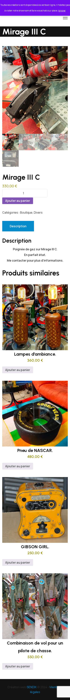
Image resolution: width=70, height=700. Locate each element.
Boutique (26, 212)
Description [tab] (18, 226)
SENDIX (32, 687)
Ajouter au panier (17, 201)
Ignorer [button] (62, 10)
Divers (38, 212)
